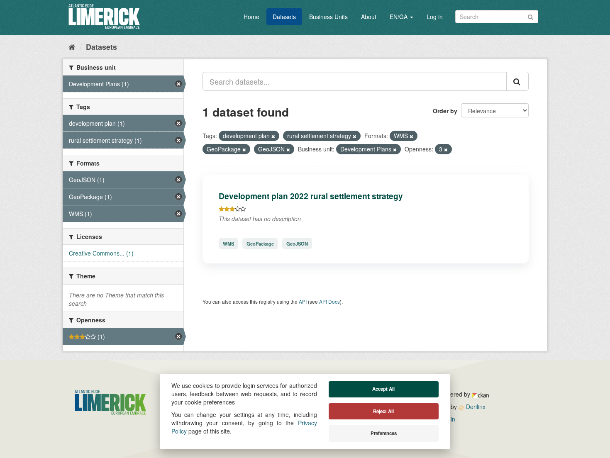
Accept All (383, 388)
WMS (228, 243)
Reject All (383, 411)
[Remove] (273, 136)
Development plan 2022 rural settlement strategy (311, 196)
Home (251, 16)
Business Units (328, 16)
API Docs (329, 301)
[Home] (72, 46)
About (368, 16)
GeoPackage (260, 243)
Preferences (384, 433)
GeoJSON (297, 243)
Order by (445, 111)
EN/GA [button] (399, 16)
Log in (435, 16)
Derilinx (475, 406)
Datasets (284, 16)
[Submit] (530, 15)
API (303, 301)
